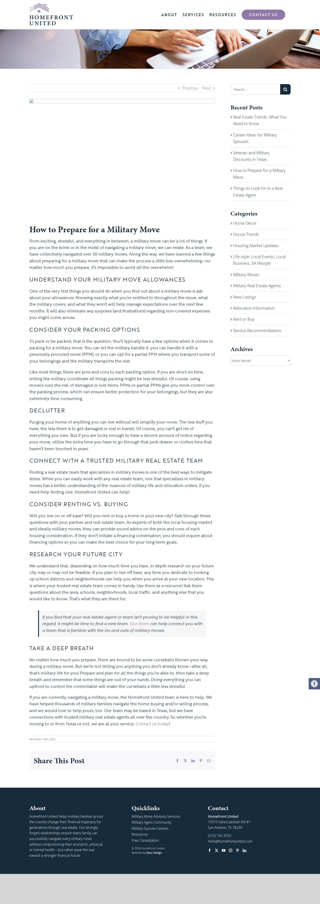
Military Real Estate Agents (257, 285)
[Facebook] (209, 850)
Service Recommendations (257, 330)
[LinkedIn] (244, 850)
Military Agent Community (151, 822)
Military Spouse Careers (150, 828)
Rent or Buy (243, 319)
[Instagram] (230, 850)
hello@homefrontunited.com (230, 841)
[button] (314, 683)
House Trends (246, 234)
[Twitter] (216, 850)
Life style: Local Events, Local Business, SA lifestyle (259, 260)
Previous (190, 88)
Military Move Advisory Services (156, 816)
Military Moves (246, 274)
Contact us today (152, 724)
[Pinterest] (237, 850)
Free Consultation (145, 840)
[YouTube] (223, 850)
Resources (140, 834)
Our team (139, 623)
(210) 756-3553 (219, 835)
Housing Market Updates (256, 245)
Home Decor (244, 223)
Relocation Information (254, 308)
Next (206, 88)
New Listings (244, 297)
